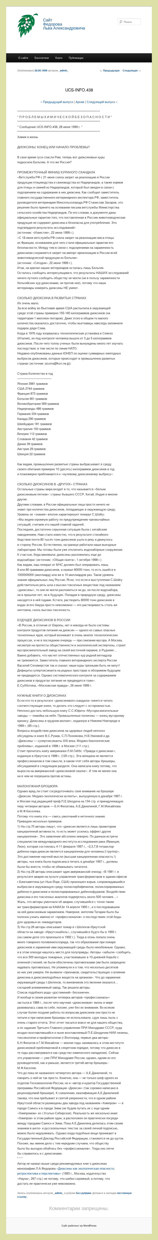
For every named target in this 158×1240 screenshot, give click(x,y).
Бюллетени (42, 58)
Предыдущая (110, 70)
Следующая (132, 70)
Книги (58, 58)
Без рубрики (83, 1193)
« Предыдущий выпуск (57, 101)
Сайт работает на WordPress (79, 1225)
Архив (80, 101)
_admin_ (63, 70)
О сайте (23, 58)
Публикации (76, 58)
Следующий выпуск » (102, 101)
